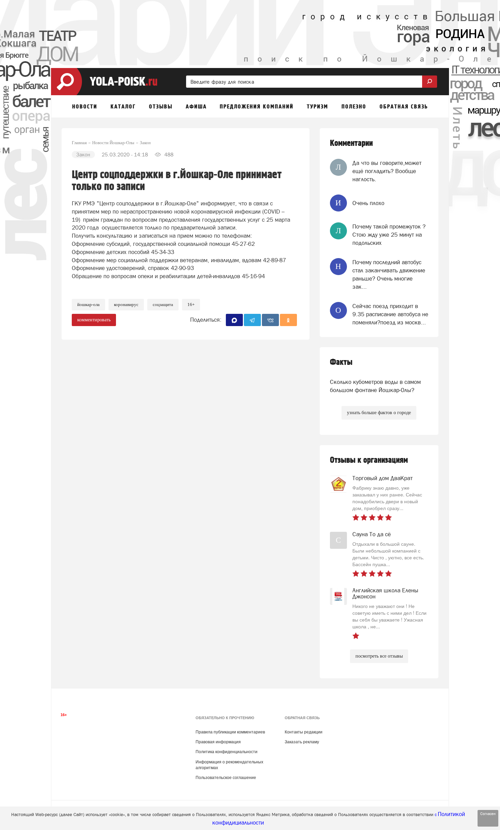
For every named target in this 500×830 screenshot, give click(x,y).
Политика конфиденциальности (226, 751)
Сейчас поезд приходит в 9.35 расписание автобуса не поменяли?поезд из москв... (390, 314)
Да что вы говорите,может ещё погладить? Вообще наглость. (386, 171)
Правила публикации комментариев (230, 732)
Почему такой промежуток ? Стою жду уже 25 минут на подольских (389, 235)
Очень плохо (368, 203)
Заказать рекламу (302, 742)
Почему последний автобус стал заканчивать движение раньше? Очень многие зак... (388, 274)
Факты (341, 362)
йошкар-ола (88, 304)
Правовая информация (218, 742)
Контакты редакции (303, 732)
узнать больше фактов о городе (379, 412)
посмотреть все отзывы (379, 656)
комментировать (94, 319)
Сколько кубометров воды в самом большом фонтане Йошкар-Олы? (375, 385)
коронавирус (126, 304)
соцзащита (163, 304)
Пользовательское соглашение (226, 777)
